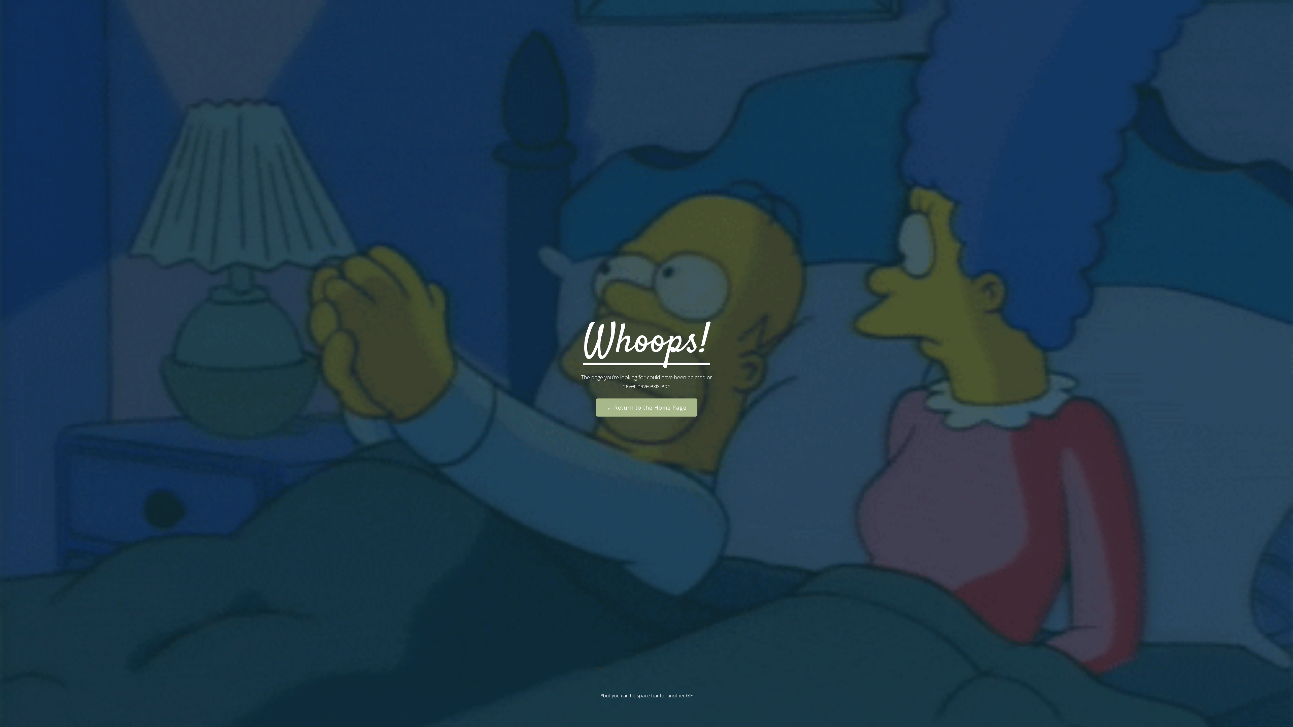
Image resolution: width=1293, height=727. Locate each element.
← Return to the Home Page (647, 407)
